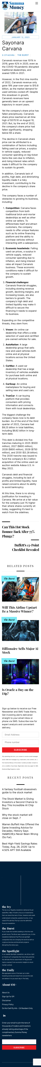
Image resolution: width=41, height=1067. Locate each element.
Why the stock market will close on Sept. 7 (17, 816)
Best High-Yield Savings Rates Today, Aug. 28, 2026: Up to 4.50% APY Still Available (19, 846)
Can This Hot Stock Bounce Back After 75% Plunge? (18, 531)
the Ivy (6, 907)
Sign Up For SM (8, 996)
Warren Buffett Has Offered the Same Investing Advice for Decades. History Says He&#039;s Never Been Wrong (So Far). (20, 831)
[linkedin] (4, 1015)
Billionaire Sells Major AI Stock (20, 650)
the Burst (8, 928)
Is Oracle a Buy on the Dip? (17, 692)
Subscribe (20, 750)
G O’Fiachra (8, 55)
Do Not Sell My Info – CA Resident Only (17, 1008)
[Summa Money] (13, 9)
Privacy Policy (8, 1004)
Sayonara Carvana (13, 46)
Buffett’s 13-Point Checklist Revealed (25, 547)
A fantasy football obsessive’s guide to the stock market (19, 791)
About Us (5, 992)
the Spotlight (10, 951)
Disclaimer (6, 1000)
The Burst (23, 55)
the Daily (8, 970)
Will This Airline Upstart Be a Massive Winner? (19, 609)
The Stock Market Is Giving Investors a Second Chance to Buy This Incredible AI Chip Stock (19, 803)
